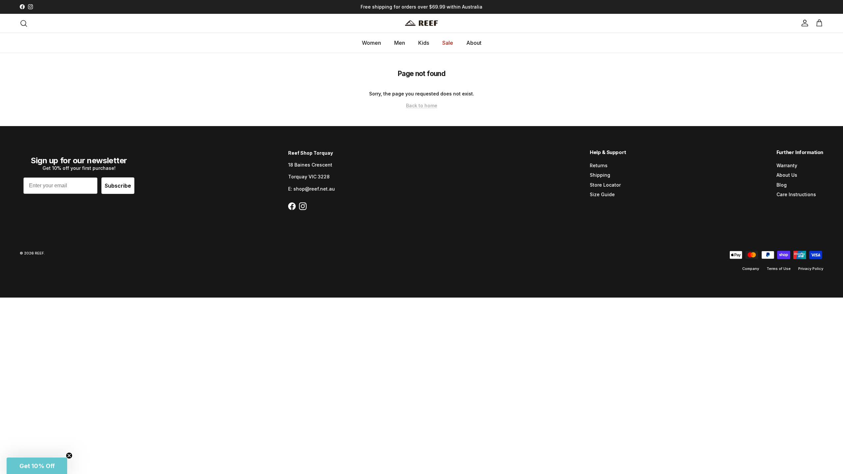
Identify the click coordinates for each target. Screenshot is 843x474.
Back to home (421, 105)
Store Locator (605, 185)
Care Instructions (796, 194)
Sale (447, 43)
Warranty (786, 165)
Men (399, 43)
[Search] (24, 23)
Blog (781, 185)
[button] (37, 466)
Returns (599, 165)
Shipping (600, 175)
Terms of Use (779, 268)
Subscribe (118, 185)
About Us (786, 175)
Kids (423, 43)
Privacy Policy (810, 268)
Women (371, 43)
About (473, 43)
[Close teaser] (69, 455)
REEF (39, 253)
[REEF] (421, 23)
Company (750, 268)
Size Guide (602, 194)
